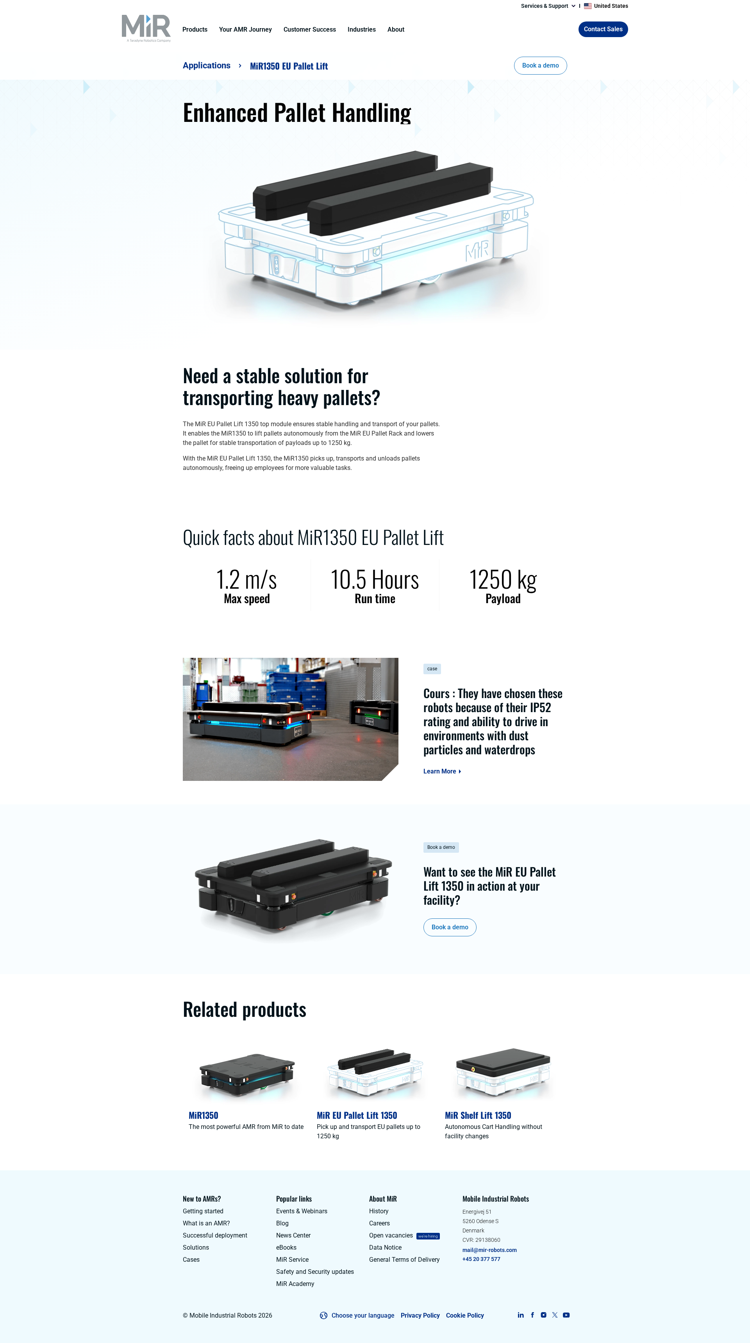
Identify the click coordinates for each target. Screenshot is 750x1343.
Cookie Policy (465, 1315)
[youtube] (566, 1315)
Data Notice (385, 1247)
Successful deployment (215, 1235)
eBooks (286, 1247)
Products (194, 29)
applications (206, 65)
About (396, 29)
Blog (282, 1223)
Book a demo (540, 65)
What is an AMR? (206, 1223)
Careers (379, 1223)
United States (611, 6)
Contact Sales (603, 29)
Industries (362, 29)
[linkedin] (521, 1315)
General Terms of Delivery (404, 1259)
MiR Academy (295, 1284)
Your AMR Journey (245, 29)
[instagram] (543, 1315)
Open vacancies (391, 1235)
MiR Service (292, 1259)
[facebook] (532, 1315)
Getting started (203, 1211)
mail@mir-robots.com (489, 1250)
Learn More (439, 771)
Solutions (196, 1247)
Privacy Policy (420, 1315)
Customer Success (310, 29)
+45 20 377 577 (481, 1259)
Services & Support (544, 6)
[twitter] (555, 1315)
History (379, 1211)
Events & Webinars (301, 1211)
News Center (293, 1235)
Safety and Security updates (315, 1271)
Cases (191, 1259)
